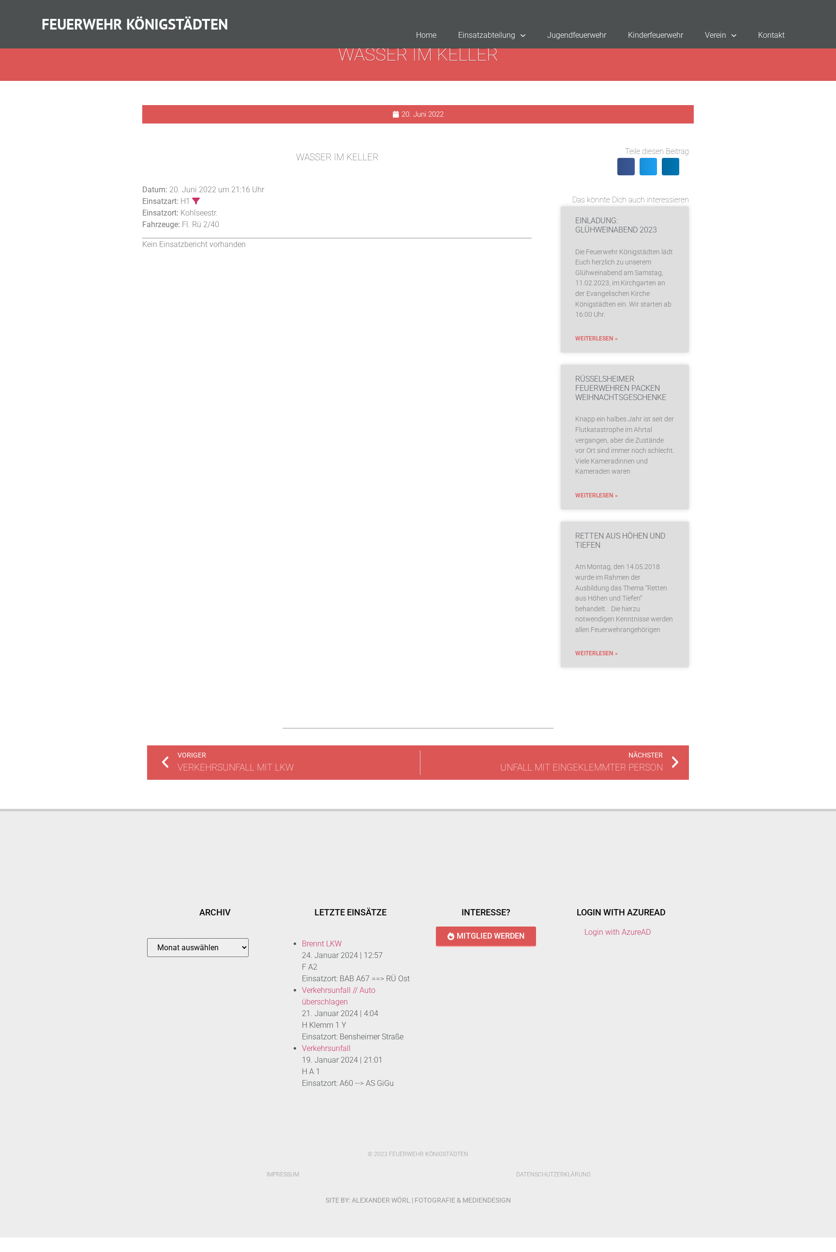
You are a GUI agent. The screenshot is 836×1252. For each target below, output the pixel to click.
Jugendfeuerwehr (576, 35)
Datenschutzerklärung (553, 1174)
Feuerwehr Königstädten (135, 24)
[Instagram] (428, 1137)
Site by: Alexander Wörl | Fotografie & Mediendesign (418, 1200)
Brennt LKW (322, 943)
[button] (626, 166)
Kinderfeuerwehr (655, 35)
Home (426, 35)
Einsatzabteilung (486, 35)
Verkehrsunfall (326, 1048)
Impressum (283, 1174)
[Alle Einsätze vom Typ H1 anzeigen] (196, 201)
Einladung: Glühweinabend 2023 (616, 225)
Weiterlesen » (596, 338)
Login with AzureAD (617, 932)
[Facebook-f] (407, 1137)
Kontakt (771, 35)
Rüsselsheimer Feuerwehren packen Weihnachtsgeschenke (620, 388)
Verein (715, 35)
